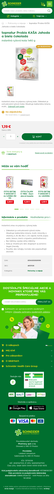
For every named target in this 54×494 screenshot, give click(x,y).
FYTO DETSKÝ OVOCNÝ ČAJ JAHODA (44, 194)
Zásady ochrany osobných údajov (31, 312)
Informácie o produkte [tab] (15, 217)
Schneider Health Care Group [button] (22, 366)
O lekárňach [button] (12, 361)
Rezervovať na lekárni (44, 153)
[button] (14, 16)
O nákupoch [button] (12, 345)
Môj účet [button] (10, 351)
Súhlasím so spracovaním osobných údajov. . (27, 310)
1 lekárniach (25, 115)
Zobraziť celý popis (16, 106)
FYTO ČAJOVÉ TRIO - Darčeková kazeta (27, 194)
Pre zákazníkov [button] (14, 356)
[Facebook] (13, 382)
